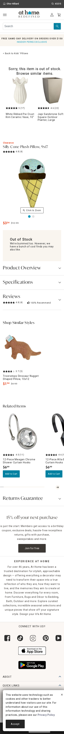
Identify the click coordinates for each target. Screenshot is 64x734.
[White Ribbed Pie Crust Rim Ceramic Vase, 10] (20, 90)
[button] (29, 14)
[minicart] (59, 15)
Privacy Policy (46, 714)
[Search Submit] (57, 26)
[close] (62, 695)
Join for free (32, 548)
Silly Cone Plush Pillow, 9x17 (25, 147)
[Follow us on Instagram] (32, 638)
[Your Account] (52, 15)
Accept (15, 724)
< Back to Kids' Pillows (15, 53)
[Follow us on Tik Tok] (19, 638)
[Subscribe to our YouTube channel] (57, 638)
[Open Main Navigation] (5, 15)
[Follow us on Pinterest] (45, 638)
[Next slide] (57, 487)
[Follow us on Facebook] (6, 638)
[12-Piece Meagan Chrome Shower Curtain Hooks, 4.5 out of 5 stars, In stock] (23, 432)
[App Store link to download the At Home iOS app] (32, 650)
